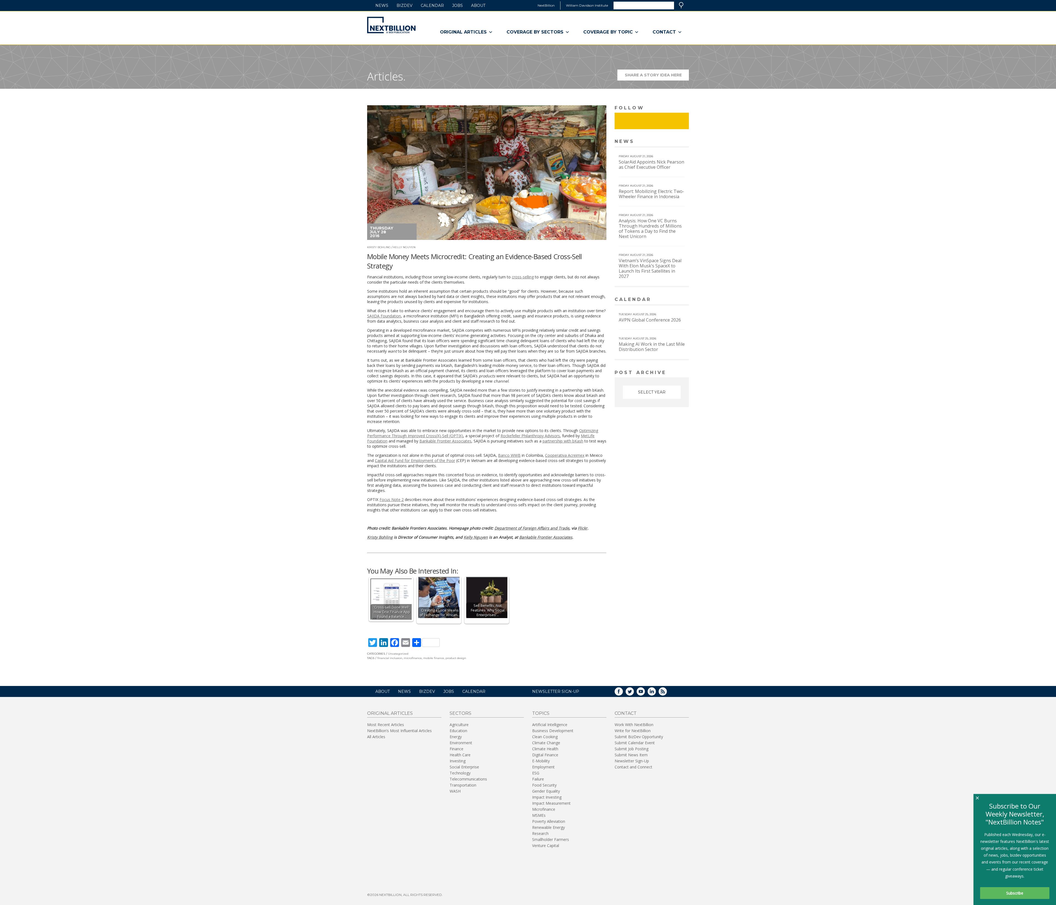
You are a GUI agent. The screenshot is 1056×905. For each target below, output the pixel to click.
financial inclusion (389, 658)
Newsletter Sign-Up (632, 760)
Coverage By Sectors (535, 32)
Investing (458, 760)
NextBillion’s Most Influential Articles (399, 730)
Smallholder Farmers (550, 839)
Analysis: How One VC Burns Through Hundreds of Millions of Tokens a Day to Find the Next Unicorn (650, 228)
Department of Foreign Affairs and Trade (531, 528)
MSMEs (539, 815)
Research (540, 833)
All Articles (376, 736)
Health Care (460, 754)
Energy (456, 736)
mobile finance (433, 658)
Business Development (552, 730)
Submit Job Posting (631, 748)
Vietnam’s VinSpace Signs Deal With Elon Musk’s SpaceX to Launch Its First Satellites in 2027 (650, 268)
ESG (535, 773)
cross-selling (523, 276)
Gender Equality (546, 791)
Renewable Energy (548, 827)
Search (681, 5)
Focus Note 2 (392, 499)
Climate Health (545, 748)
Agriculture (459, 724)
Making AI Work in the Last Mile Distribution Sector (652, 346)
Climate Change (546, 742)
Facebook (622, 693)
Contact (664, 32)
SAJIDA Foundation (384, 316)
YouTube (644, 693)
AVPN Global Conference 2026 (650, 320)
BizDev (405, 5)
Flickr (582, 528)
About (478, 5)
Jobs (457, 5)
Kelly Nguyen (404, 247)
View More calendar (671, 300)
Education (458, 730)
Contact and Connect (633, 767)
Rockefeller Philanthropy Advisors (530, 435)
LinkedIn (655, 693)
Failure (538, 779)
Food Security (544, 785)
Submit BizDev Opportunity (639, 736)
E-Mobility (541, 760)
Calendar (432, 5)
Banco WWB (509, 455)
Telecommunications (468, 779)
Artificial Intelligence (549, 724)
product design (456, 658)
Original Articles (463, 32)
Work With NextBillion (634, 724)
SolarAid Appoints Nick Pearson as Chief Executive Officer (651, 164)
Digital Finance (545, 754)
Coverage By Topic (608, 32)
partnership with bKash (563, 441)
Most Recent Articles (385, 724)
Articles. (386, 76)
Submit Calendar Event (635, 742)
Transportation (463, 785)
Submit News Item (631, 754)
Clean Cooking (545, 736)
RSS (666, 693)
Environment (461, 742)
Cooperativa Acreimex (564, 455)
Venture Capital (545, 845)
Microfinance (543, 809)
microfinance (413, 658)
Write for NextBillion (633, 730)
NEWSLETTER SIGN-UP (555, 691)
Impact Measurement (551, 803)
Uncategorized (398, 653)
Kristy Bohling (379, 247)
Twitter (633, 693)
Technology (460, 773)
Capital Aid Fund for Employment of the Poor (415, 460)
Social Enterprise (464, 767)
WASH (455, 791)
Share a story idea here (657, 77)
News (381, 5)
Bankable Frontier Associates (445, 441)
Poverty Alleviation (548, 821)
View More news (675, 142)
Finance (456, 748)
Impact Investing (547, 797)
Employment (543, 767)
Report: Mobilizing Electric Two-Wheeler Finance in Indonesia (651, 194)
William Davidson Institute (587, 5)
